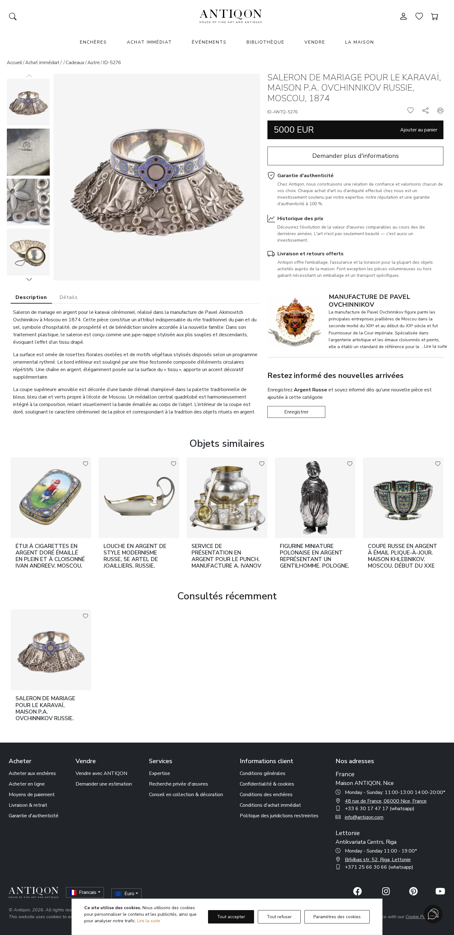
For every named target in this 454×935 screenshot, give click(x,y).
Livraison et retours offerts (310, 253)
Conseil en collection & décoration (186, 794)
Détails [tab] (68, 297)
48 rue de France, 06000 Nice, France (386, 801)
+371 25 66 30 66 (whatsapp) (379, 867)
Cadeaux (75, 62)
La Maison (359, 42)
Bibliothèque (266, 42)
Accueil (14, 62)
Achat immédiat (149, 42)
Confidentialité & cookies (267, 784)
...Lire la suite (434, 346)
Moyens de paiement (32, 794)
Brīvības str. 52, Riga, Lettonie (378, 859)
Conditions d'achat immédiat (270, 805)
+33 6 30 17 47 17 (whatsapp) (380, 808)
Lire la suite (148, 921)
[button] (29, 279)
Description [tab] (31, 297)
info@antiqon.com (364, 817)
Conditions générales (262, 773)
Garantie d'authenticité (305, 175)
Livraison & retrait (28, 805)
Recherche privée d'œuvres (178, 784)
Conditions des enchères (266, 794)
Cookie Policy (418, 917)
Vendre (314, 42)
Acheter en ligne (27, 784)
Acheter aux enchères (32, 773)
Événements (209, 42)
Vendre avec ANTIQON (101, 773)
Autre (93, 62)
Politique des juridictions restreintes (279, 815)
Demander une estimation (104, 784)
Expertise (159, 773)
